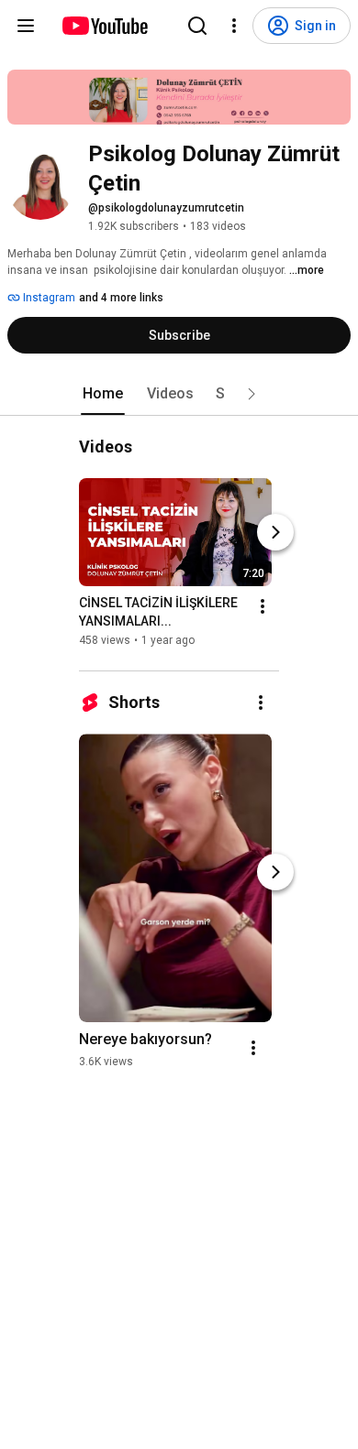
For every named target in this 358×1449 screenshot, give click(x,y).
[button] (251, 394)
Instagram (47, 297)
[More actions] (262, 606)
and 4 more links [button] (121, 297)
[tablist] (179, 394)
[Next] (275, 532)
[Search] (197, 26)
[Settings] (234, 26)
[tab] (103, 394)
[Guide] (26, 26)
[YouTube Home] (104, 25)
